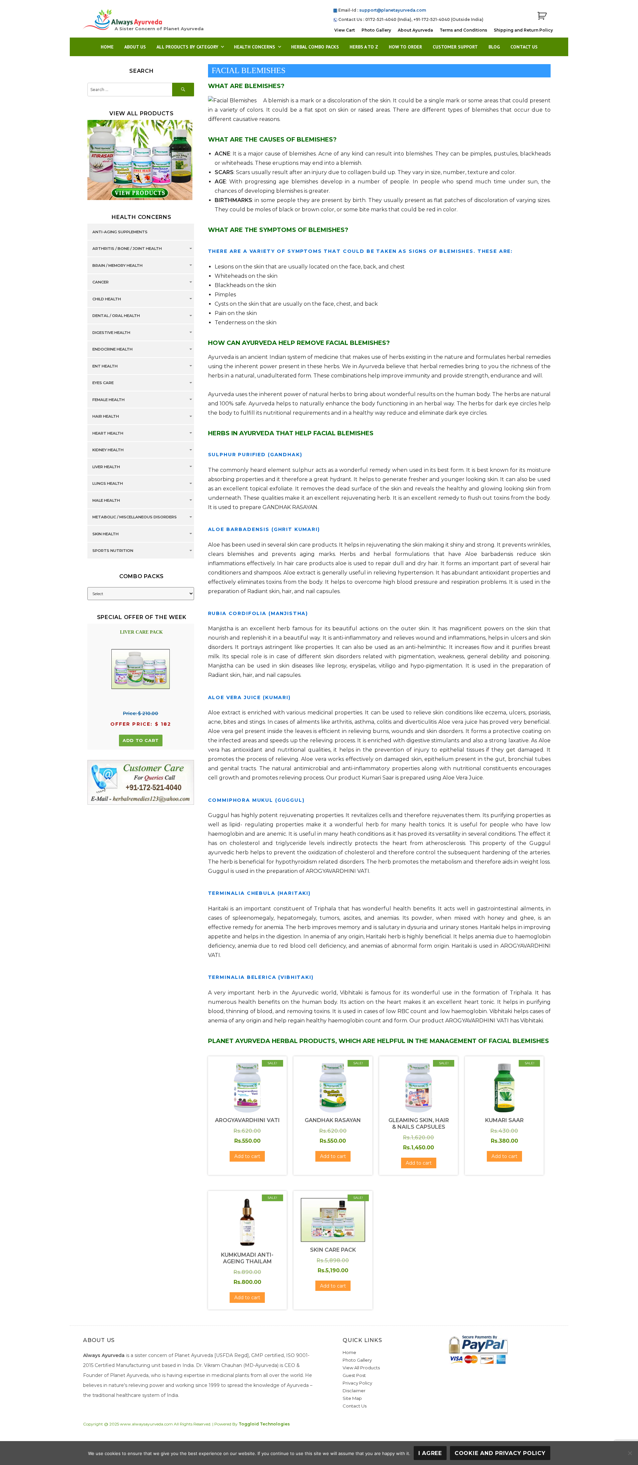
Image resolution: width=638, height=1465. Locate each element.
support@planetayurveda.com (392, 10)
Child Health (106, 299)
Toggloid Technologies (264, 1423)
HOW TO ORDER (405, 47)
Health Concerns (254, 47)
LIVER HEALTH (106, 467)
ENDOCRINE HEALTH (112, 349)
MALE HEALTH (106, 500)
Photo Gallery (376, 30)
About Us (135, 47)
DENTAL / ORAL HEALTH (116, 316)
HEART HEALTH (107, 433)
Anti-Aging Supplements (120, 232)
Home (107, 47)
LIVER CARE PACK (141, 632)
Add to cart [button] (247, 1156)
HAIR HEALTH (105, 416)
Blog (494, 47)
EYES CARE (103, 383)
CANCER (100, 282)
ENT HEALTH (105, 366)
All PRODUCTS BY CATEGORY (187, 47)
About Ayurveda (415, 30)
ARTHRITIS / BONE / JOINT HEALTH (127, 249)
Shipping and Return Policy (523, 30)
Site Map (352, 1398)
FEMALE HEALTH (108, 399)
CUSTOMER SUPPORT (455, 47)
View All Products (361, 1367)
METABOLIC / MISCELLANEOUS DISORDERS (134, 517)
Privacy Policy (357, 1383)
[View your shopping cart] (542, 16)
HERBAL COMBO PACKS (315, 47)
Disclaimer (354, 1390)
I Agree (430, 1453)
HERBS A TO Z (364, 47)
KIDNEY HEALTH (108, 450)
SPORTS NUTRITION (112, 551)
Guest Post (354, 1375)
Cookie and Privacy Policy (500, 1453)
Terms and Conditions (463, 30)
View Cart (344, 30)
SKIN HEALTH (105, 534)
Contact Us (524, 47)
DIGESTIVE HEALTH (111, 332)
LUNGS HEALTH (107, 483)
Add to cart (141, 740)
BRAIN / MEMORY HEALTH (117, 265)
